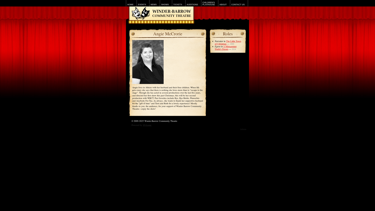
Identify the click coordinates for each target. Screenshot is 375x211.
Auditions (192, 4)
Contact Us (238, 4)
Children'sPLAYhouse (208, 3)
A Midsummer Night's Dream (226, 47)
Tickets (177, 4)
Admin (243, 129)
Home (130, 4)
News (154, 4)
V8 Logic (147, 125)
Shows (165, 4)
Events (142, 4)
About (223, 4)
